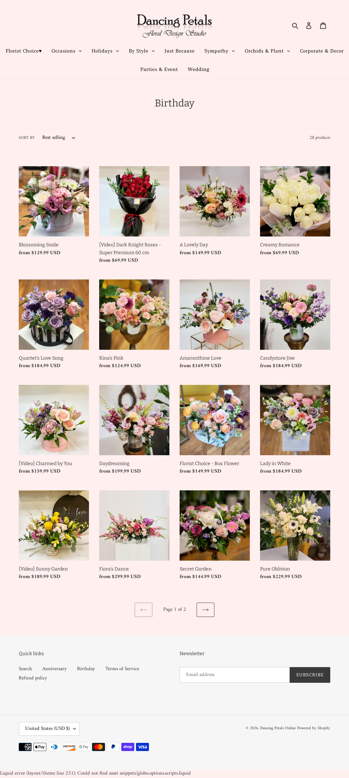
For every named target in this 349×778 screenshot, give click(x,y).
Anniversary (54, 669)
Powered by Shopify (313, 728)
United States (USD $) (47, 728)
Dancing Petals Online (278, 728)
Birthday (86, 669)
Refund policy (33, 678)
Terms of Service (122, 669)
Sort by (27, 138)
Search (25, 669)
